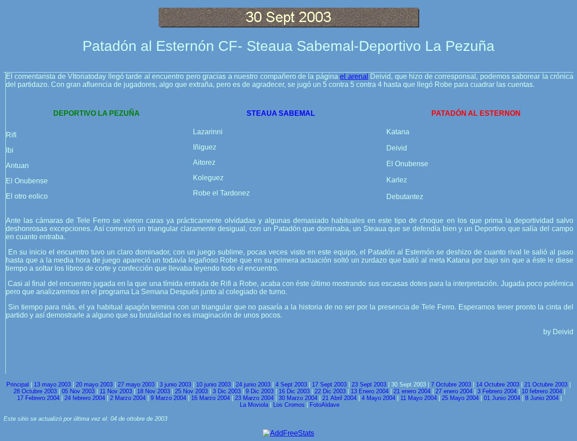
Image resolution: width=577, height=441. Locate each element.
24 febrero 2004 (84, 398)
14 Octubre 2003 (497, 384)
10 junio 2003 (213, 384)
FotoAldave (324, 404)
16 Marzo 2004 (210, 398)
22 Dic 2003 (330, 391)
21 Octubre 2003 (546, 384)
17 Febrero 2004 (38, 398)
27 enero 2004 (453, 391)
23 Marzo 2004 (254, 398)
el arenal (354, 76)
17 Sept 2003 (329, 384)
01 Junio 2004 (502, 398)
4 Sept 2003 (291, 384)
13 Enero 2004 (370, 391)
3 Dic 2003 (227, 391)
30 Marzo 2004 (298, 398)
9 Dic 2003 (260, 391)
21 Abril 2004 (339, 398)
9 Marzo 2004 (168, 398)
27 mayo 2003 (136, 384)
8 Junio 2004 (542, 398)
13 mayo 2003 (52, 384)
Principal (17, 384)
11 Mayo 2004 (418, 398)
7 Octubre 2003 (451, 384)
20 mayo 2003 (94, 384)
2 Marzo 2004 (128, 398)
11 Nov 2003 (116, 391)
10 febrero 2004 (542, 391)
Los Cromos (289, 404)
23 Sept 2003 (369, 384)
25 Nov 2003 (191, 391)
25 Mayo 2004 (460, 398)
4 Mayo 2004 (378, 398)
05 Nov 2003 (78, 391)
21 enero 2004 (412, 391)
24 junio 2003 (253, 384)
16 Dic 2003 (294, 391)
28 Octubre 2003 (35, 391)
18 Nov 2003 (153, 391)
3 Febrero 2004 (497, 391)
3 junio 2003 (175, 384)
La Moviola (254, 404)
